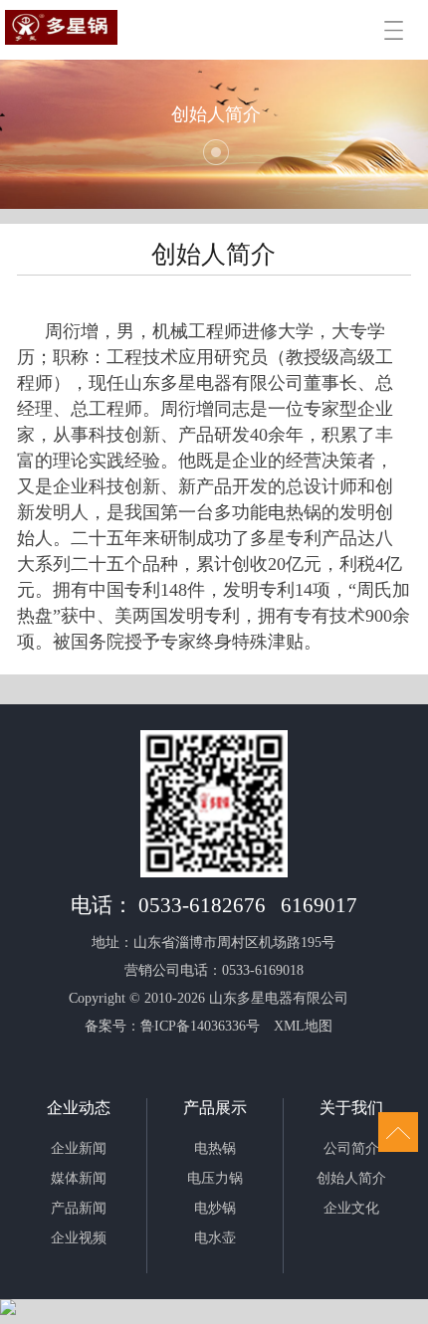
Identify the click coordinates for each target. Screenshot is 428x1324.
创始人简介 (351, 1178)
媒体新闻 (79, 1178)
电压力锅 (215, 1178)
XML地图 (303, 1026)
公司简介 (351, 1148)
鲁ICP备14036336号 (200, 1026)
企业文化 (351, 1208)
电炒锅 (215, 1208)
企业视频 (79, 1237)
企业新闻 (79, 1148)
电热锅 (215, 1148)
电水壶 (215, 1237)
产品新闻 (79, 1208)
